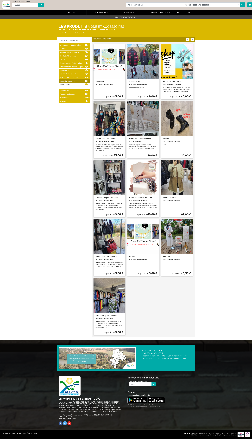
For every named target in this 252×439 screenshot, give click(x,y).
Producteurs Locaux (67, 94)
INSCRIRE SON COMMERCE (152, 353)
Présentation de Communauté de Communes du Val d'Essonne (166, 356)
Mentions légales (25, 433)
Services (63, 101)
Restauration (64, 98)
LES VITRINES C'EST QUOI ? (125, 17)
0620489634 (67, 417)
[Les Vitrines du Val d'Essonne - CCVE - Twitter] (65, 423)
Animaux (63, 49)
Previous (56, 358)
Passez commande (160, 12)
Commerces (130, 12)
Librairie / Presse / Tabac (69, 74)
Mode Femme (65, 84)
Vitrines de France (210, 435)
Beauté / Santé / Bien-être (69, 52)
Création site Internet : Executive (227, 435)
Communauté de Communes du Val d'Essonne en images (163, 358)
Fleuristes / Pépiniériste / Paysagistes (73, 67)
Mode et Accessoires (79, 33)
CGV (35, 433)
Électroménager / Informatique (71, 63)
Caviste (62, 59)
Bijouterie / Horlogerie (68, 56)
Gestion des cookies (10, 433)
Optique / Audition (66, 90)
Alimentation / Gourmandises (70, 45)
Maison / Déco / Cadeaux (69, 77)
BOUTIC (187, 433)
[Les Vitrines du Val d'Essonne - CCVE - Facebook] (61, 423)
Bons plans (100, 12)
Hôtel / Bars (64, 70)
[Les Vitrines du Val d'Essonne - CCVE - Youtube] (69, 423)
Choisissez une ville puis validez (21, 1)
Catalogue (68, 33)
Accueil (72, 12)
